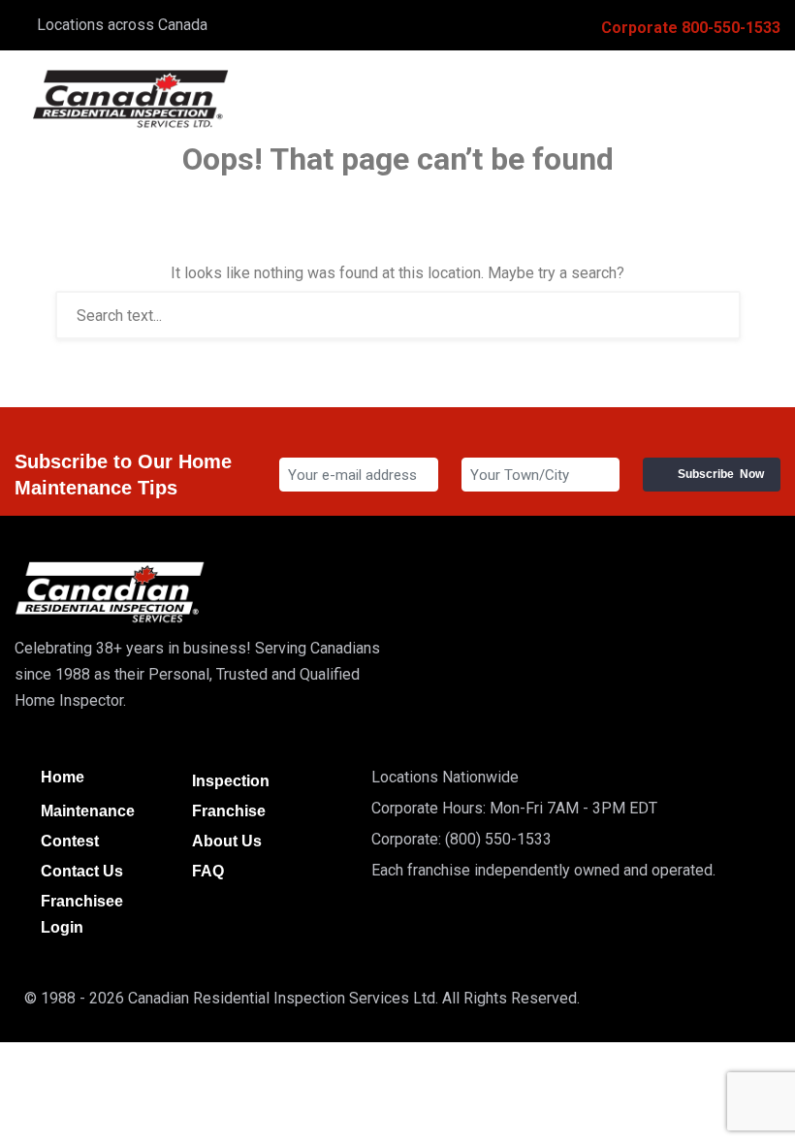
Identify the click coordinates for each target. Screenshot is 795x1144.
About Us (227, 841)
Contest (70, 841)
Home (62, 777)
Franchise (229, 811)
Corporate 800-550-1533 (690, 27)
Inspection (231, 781)
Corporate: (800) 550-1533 (461, 839)
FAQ (208, 871)
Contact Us (82, 871)
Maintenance (88, 811)
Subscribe (721, 474)
